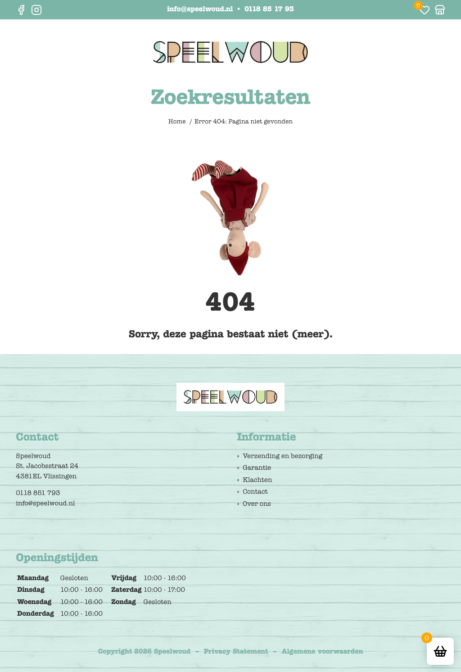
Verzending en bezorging (282, 456)
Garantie (257, 467)
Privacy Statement (236, 651)
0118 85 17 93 (269, 10)
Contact (255, 491)
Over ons (257, 503)
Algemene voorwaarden (322, 651)
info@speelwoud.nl (200, 10)
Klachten (257, 480)
